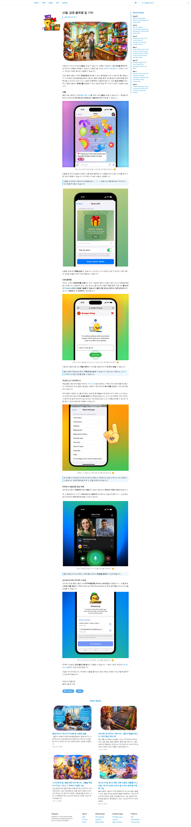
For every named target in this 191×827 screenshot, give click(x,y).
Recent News (138, 13)
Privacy (85, 819)
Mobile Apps (100, 814)
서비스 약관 (91, 384)
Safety (65, 3)
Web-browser (117, 822)
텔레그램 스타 (85, 95)
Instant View (135, 822)
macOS (115, 819)
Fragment (68, 288)
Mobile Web (99, 822)
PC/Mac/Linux (118, 817)
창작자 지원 (108, 68)
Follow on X (149, 3)
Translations (135, 819)
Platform (134, 814)
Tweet (80, 691)
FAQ (43, 3)
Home (36, 3)
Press (84, 822)
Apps (51, 3)
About (84, 814)
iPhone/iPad (99, 817)
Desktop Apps (118, 814)
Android (98, 819)
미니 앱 (118, 68)
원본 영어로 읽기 (70, 17)
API (57, 3)
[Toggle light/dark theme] (188, 3)
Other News (95, 701)
